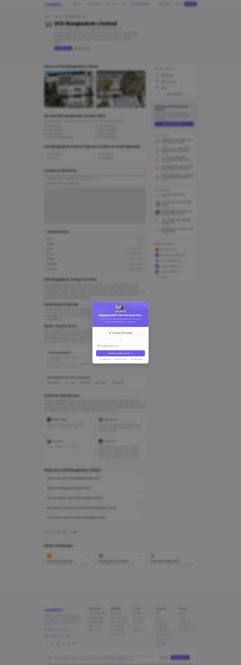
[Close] (144, 305)
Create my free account (119, 353)
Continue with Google (122, 333)
